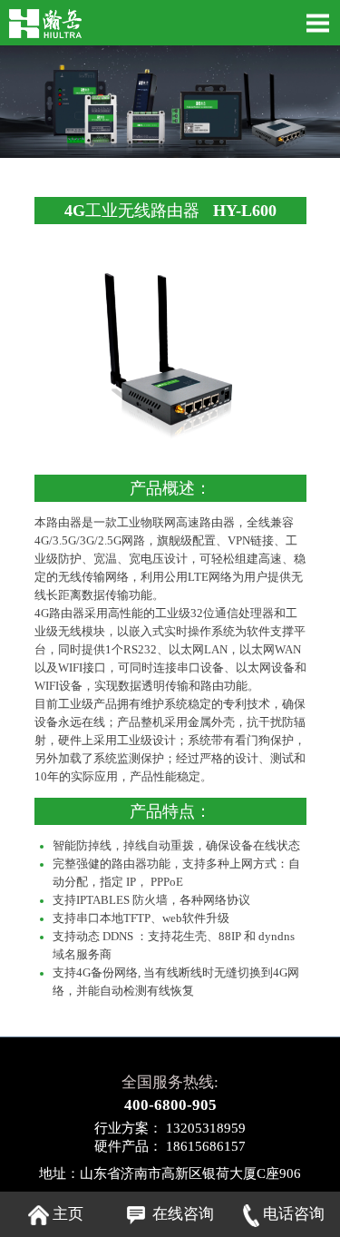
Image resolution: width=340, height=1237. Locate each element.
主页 (66, 1213)
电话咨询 (292, 1213)
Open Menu (317, 22)
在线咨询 (179, 1213)
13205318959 (204, 1128)
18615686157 (204, 1146)
